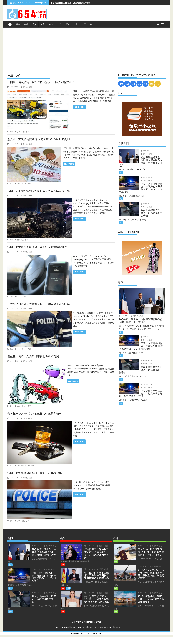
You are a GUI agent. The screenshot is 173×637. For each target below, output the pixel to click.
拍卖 (19, 132)
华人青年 (20, 465)
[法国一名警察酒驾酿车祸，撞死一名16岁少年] (39, 482)
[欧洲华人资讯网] (10, 24)
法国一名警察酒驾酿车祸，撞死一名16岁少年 (34, 473)
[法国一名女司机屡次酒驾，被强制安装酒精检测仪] (39, 256)
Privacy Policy (97, 633)
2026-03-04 (90, 593)
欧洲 (26, 24)
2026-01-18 (143, 566)
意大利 (24, 183)
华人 (34, 24)
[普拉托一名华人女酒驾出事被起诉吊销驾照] (36, 365)
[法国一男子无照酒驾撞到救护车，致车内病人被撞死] (39, 200)
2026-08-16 (147, 203)
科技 (51, 24)
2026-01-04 (143, 593)
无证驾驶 (20, 240)
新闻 (18, 24)
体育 (84, 24)
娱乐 (76, 24)
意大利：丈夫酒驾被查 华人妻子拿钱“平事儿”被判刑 (38, 139)
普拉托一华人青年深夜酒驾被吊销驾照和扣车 (34, 413)
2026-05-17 (90, 546)
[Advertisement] (86, 49)
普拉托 (24, 349)
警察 (23, 521)
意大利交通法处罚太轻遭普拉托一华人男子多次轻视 (38, 303)
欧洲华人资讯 (27, 87)
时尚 (59, 24)
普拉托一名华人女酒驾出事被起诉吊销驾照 (33, 356)
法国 (23, 132)
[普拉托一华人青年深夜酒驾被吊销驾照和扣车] (39, 422)
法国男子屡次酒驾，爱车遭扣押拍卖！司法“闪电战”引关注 (42, 82)
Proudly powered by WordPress (68, 627)
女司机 (19, 296)
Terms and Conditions (79, 633)
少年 (19, 521)
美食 (43, 24)
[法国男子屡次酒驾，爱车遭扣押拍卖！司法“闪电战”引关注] (39, 91)
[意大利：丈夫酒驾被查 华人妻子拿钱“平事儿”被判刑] (34, 148)
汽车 (92, 24)
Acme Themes (113, 627)
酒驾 (27, 132)
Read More (79, 107)
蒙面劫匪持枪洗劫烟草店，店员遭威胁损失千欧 (70, 2)
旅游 (67, 24)
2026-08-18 (147, 151)
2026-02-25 (143, 546)
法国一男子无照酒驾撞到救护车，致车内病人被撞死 (38, 190)
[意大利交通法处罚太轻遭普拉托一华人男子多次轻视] (39, 313)
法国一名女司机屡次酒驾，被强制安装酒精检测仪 (37, 247)
